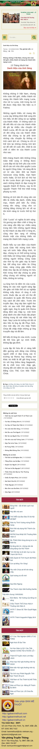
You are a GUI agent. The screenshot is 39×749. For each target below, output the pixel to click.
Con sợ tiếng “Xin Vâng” (19, 563)
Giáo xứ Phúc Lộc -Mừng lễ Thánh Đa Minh (22, 686)
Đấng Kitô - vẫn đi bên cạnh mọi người (22, 507)
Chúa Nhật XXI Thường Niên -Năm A (27, 18)
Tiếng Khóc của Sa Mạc (12, 461)
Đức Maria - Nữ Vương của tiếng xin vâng (23, 599)
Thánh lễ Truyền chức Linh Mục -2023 (21, 657)
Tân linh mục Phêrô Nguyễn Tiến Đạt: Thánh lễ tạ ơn (22, 674)
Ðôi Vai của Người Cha (12, 436)
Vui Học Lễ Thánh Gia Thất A (14, 425)
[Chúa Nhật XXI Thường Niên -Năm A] (11, 18)
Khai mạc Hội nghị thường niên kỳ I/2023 (22, 663)
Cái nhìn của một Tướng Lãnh (14, 439)
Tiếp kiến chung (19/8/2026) (12, 594)
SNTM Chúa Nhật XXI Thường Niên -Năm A (23, 535)
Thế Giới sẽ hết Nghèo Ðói (13, 457)
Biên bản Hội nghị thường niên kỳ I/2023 (22, 668)
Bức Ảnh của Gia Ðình (12, 488)
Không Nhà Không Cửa (12, 450)
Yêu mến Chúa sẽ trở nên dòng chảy (21, 570)
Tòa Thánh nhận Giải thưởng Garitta (23, 589)
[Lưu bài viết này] (34, 53)
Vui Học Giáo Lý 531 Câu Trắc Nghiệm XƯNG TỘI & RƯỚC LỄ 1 (22, 649)
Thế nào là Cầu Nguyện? (13, 468)
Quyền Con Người (11, 465)
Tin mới (19, 499)
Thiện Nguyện (9, 485)
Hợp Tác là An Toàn (11, 443)
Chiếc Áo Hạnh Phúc (11, 478)
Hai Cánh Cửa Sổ (10, 481)
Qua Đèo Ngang (16, 584)
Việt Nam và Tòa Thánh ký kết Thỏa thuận (23, 680)
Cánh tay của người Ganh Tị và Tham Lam (18, 416)
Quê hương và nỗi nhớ (18, 575)
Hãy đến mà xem (16, 511)
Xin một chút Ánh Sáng (12, 429)
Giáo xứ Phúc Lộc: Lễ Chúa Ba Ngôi (21, 692)
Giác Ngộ (8, 492)
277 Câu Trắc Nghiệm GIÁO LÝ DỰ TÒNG (23, 637)
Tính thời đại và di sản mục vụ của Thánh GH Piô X (22, 553)
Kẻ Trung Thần (9, 447)
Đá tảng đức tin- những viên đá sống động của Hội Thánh (21, 547)
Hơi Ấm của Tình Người (12, 432)
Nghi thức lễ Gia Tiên (18, 642)
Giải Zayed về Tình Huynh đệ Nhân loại (23, 559)
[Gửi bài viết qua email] (26, 53)
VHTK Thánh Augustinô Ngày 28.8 (23, 617)
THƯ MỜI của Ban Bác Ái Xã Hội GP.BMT (22, 518)
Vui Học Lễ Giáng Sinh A (13, 421)
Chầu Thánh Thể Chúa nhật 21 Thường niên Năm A (21, 604)
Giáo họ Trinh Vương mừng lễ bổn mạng (22, 523)
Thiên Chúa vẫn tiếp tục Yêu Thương (17, 472)
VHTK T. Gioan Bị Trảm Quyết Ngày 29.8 (23, 610)
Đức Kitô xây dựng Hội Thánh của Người (22, 529)
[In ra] (30, 53)
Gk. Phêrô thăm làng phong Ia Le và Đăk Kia (23, 541)
